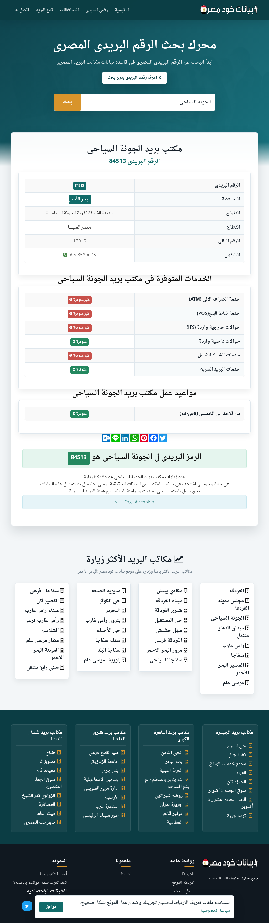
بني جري (110, 770)
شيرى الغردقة (168, 610)
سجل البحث (184, 891)
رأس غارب (233, 645)
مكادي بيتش (169, 591)
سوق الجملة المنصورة (47, 783)
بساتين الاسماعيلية (101, 779)
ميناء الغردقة (168, 601)
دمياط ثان (45, 770)
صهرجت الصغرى (39, 822)
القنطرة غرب (107, 806)
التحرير (113, 610)
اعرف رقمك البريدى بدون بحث (132, 77)
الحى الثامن (172, 752)
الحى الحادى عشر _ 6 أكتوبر (230, 803)
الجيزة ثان (236, 782)
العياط (240, 773)
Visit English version (134, 502)
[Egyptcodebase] (229, 10)
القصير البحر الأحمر (233, 669)
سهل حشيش (169, 630)
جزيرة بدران (171, 804)
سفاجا (237, 655)
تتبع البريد (44, 10)
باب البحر (174, 761)
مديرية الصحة (106, 591)
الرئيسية (122, 10)
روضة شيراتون (169, 795)
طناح (50, 752)
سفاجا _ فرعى (44, 591)
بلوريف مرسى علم (102, 660)
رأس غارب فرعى (41, 620)
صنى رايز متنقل (43, 667)
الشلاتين (50, 630)
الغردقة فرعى (168, 640)
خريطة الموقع (183, 883)
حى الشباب (235, 746)
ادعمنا (126, 874)
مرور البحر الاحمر (164, 650)
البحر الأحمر (80, 199)
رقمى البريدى (97, 10)
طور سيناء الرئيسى (101, 815)
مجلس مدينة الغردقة (233, 604)
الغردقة (236, 591)
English (188, 874)
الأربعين (111, 797)
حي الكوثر (110, 601)
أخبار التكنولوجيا (53, 874)
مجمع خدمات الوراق (227, 764)
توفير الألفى (172, 813)
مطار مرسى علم (42, 640)
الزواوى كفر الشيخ (38, 795)
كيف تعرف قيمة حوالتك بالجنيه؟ (40, 883)
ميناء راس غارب (42, 610)
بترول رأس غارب (103, 620)
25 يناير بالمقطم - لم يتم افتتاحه (167, 783)
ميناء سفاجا (108, 640)
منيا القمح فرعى (104, 752)
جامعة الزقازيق (105, 761)
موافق (51, 906)
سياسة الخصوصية (215, 910)
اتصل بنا (21, 10)
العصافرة (47, 804)
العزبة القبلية (171, 770)
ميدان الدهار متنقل (233, 632)
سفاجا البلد (109, 650)
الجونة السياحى (227, 618)
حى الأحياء (109, 630)
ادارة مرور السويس (101, 788)
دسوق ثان (46, 761)
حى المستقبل (168, 620)
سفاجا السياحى (166, 660)
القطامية (175, 822)
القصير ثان (48, 601)
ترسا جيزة (236, 816)
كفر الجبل (237, 755)
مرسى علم (233, 683)
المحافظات (69, 10)
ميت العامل (44, 813)
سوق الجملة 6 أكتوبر (227, 790)
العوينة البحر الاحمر (48, 654)
